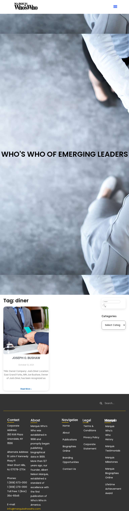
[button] (115, 6)
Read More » (26, 389)
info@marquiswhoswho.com (24, 508)
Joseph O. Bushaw (26, 358)
